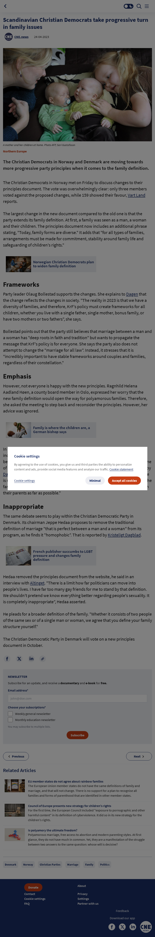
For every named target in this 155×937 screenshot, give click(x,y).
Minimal (95, 480)
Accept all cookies (124, 480)
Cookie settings (24, 480)
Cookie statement (121, 469)
